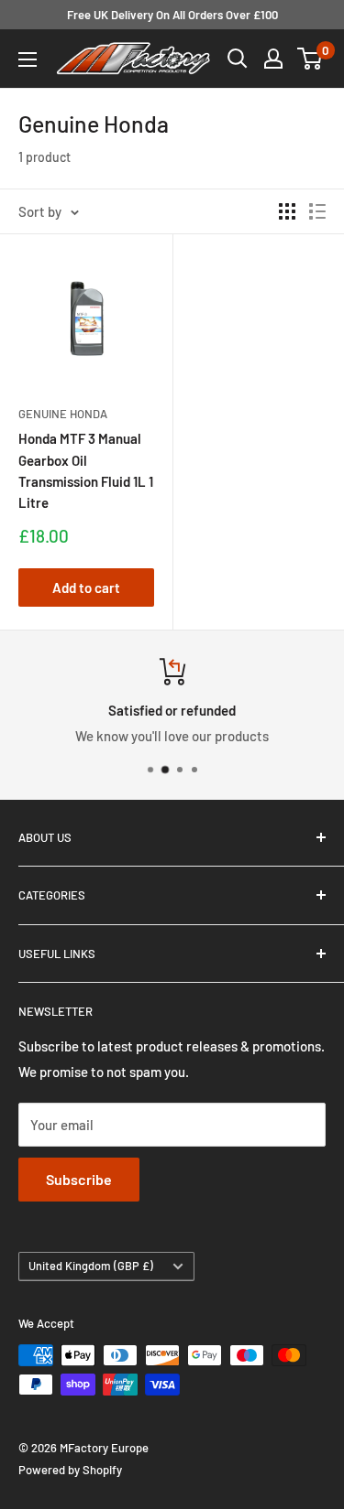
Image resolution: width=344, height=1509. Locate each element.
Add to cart (86, 587)
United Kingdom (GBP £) (90, 1265)
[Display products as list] (317, 211)
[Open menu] (27, 59)
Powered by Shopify (70, 1469)
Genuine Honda (62, 413)
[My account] (273, 59)
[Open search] (237, 59)
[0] (310, 59)
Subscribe (79, 1179)
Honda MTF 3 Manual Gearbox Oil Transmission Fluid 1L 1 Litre (85, 470)
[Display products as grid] (287, 211)
